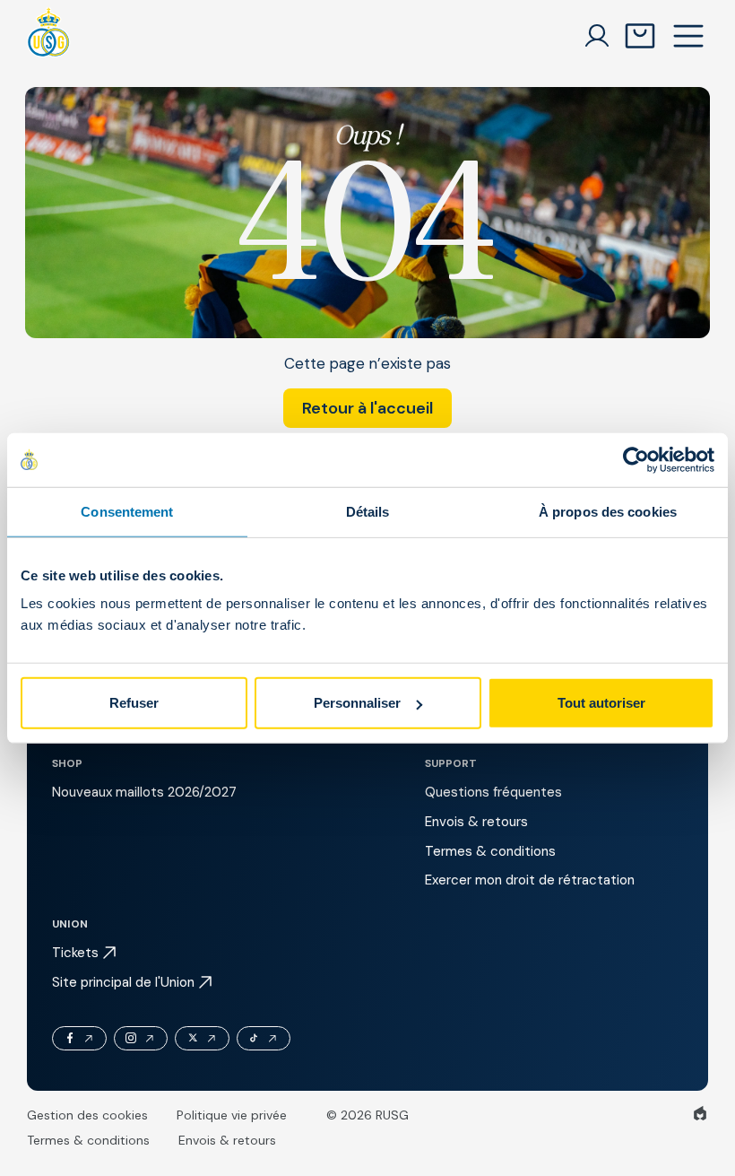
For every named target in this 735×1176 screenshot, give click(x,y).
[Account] (597, 36)
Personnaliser (357, 702)
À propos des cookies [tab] (608, 510)
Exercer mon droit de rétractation (530, 880)
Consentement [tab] (127, 510)
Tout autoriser (601, 702)
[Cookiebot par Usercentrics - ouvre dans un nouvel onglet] (636, 459)
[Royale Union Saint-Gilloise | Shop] (49, 36)
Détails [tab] (368, 510)
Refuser (134, 702)
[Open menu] (688, 36)
